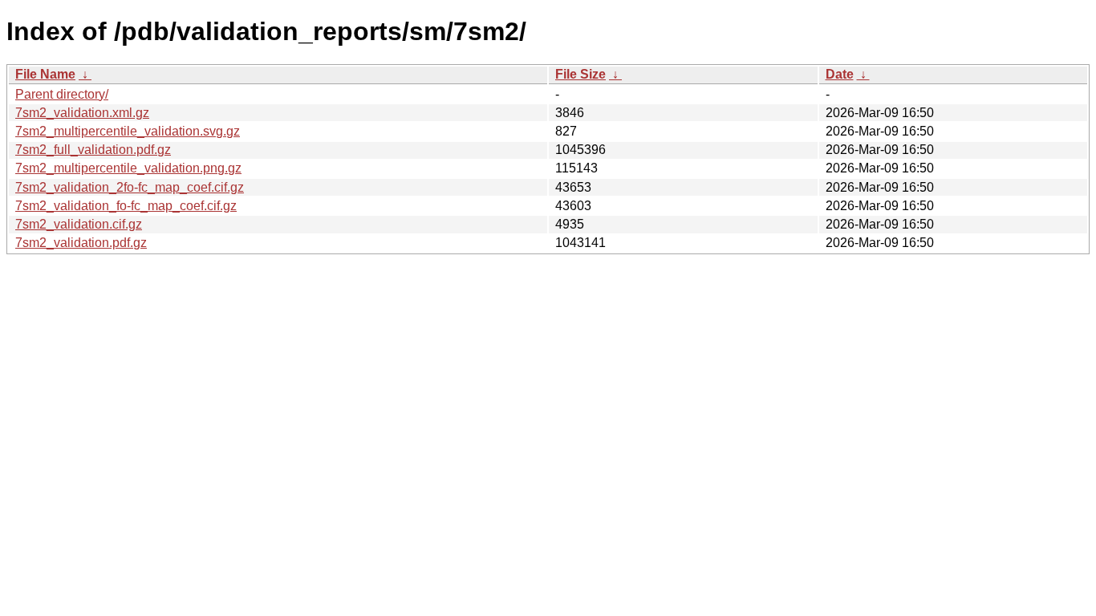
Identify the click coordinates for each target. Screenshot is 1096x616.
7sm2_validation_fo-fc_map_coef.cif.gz (126, 206)
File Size (580, 74)
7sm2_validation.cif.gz (78, 224)
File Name (45, 74)
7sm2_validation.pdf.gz (81, 242)
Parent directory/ (61, 94)
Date (840, 74)
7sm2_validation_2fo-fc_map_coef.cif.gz (129, 187)
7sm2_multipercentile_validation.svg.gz (127, 131)
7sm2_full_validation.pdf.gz (93, 149)
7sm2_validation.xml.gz (82, 113)
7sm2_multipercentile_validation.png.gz (128, 168)
